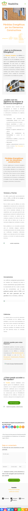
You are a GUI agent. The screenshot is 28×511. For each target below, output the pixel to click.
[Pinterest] (14, 427)
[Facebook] (3, 427)
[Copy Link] (20, 427)
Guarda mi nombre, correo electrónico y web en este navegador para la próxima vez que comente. (13, 473)
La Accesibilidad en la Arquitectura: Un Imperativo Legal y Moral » (13, 437)
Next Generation (19, 146)
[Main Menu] (25, 3)
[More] (23, 427)
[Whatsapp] (17, 427)
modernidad (21, 38)
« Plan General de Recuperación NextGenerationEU (14, 434)
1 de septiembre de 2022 (11, 37)
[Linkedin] (12, 427)
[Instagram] (6, 427)
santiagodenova (5, 38)
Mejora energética (21, 37)
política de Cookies (14, 491)
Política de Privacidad (14, 489)
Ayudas (21, 33)
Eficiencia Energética (16, 38)
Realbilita (13, 3)
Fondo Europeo (20, 35)
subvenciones (21, 41)
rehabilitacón (21, 39)
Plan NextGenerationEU (17, 353)
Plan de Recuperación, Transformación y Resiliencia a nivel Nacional (14, 357)
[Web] (22, 467)
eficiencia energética (10, 55)
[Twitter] (9, 427)
